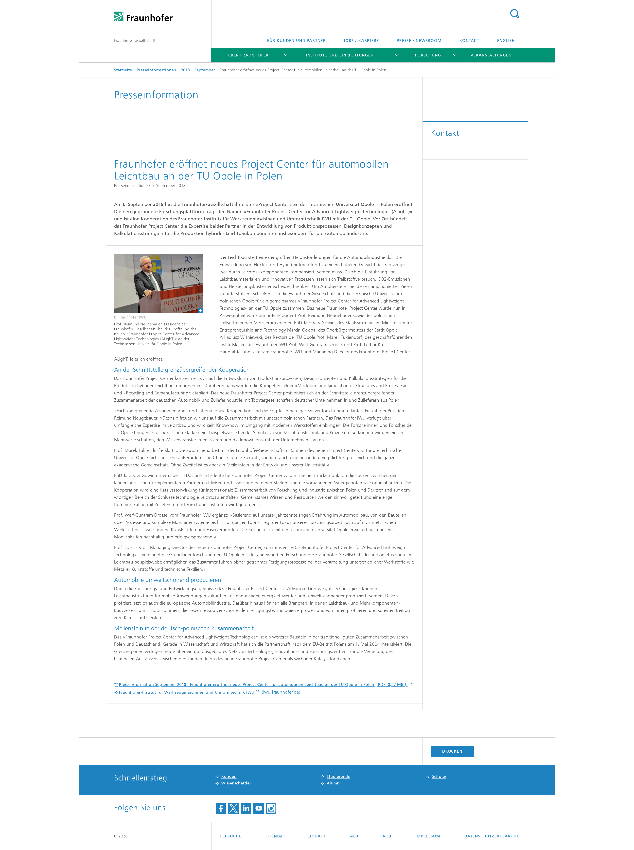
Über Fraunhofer (248, 55)
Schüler (439, 776)
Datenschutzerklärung (492, 836)
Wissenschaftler (236, 783)
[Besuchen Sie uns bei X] (233, 808)
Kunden (229, 776)
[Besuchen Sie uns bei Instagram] (271, 808)
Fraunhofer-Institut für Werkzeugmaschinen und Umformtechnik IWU (186, 692)
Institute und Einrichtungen (340, 55)
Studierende (338, 776)
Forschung (428, 55)
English (506, 40)
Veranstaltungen (491, 55)
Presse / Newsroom (419, 40)
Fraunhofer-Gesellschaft (135, 40)
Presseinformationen (156, 70)
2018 (185, 70)
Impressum (427, 836)
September (204, 70)
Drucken (452, 751)
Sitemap (274, 836)
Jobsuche (230, 836)
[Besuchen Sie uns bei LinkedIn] (246, 808)
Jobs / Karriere (361, 40)
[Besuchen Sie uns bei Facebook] (221, 808)
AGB (386, 836)
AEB (354, 836)
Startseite (123, 70)
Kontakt (469, 40)
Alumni (334, 783)
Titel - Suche (514, 13)
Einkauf (317, 836)
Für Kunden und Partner (296, 40)
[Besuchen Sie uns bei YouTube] (258, 808)
